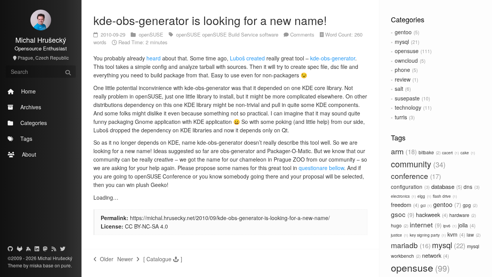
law (473, 234)
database (445, 186)
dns (471, 186)
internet (425, 224)
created (255, 58)
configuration (409, 186)
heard (153, 58)
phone (402, 69)
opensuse (407, 51)
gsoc (401, 214)
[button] (162, 259)
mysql (402, 41)
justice (399, 235)
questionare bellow (321, 168)
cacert (450, 152)
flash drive (444, 196)
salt (399, 88)
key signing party (427, 235)
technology (408, 107)
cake (467, 152)
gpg (469, 205)
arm (403, 151)
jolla (466, 225)
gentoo (403, 32)
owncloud (406, 60)
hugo (399, 225)
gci (425, 205)
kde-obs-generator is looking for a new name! (210, 20)
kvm (455, 234)
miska (36, 265)
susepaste (407, 98)
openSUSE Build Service (230, 34)
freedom (404, 204)
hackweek (431, 214)
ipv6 (449, 226)
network (434, 255)
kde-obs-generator (332, 58)
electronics (403, 196)
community (417, 164)
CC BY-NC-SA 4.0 (146, 226)
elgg (423, 196)
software (269, 34)
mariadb (410, 245)
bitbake (429, 152)
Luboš (237, 58)
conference (415, 175)
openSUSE (152, 34)
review (403, 79)
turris (401, 117)
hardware (462, 215)
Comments (302, 34)
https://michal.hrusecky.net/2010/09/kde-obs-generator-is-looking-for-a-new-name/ (230, 218)
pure (65, 265)
